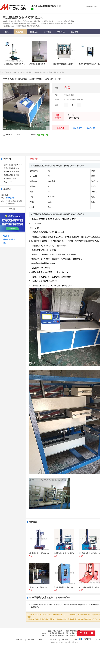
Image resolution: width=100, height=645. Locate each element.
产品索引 (6, 236)
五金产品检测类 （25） (12, 168)
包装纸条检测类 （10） (12, 175)
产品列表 (8, 72)
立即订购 (91, 127)
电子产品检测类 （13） (12, 172)
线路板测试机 (34, 607)
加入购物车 (78, 127)
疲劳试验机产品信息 (55, 631)
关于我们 (19, 639)
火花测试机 (82, 604)
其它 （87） (8, 182)
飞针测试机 (58, 604)
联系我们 (30, 639)
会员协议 (76, 639)
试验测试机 (33, 604)
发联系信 (61, 127)
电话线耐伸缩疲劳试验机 (36, 64)
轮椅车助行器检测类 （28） (13, 165)
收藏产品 (8, 135)
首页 (1, 72)
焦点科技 (67, 642)
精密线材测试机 (45, 604)
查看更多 (12, 209)
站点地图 (53, 639)
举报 (19, 135)
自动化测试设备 (70, 604)
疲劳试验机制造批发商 (73, 631)
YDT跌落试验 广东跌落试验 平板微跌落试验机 (19, 64)
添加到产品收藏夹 (9, 239)
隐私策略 (64, 639)
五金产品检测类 (18, 72)
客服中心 (42, 639)
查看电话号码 (10, 198)
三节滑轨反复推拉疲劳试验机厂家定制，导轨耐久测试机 (67, 633)
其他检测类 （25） (10, 178)
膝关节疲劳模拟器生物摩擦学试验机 (65, 64)
